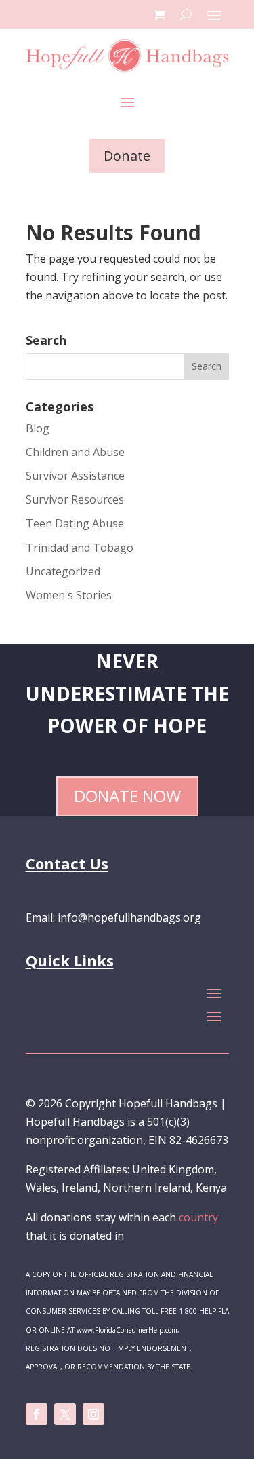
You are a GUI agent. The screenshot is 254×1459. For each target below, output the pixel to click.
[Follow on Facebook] (36, 1414)
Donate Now (127, 795)
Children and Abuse (75, 451)
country (198, 1217)
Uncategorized (63, 571)
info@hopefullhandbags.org (129, 917)
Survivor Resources (75, 499)
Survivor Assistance (75, 475)
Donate (127, 156)
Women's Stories (69, 595)
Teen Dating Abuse (75, 523)
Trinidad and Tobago (79, 547)
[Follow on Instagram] (93, 1414)
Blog (37, 428)
